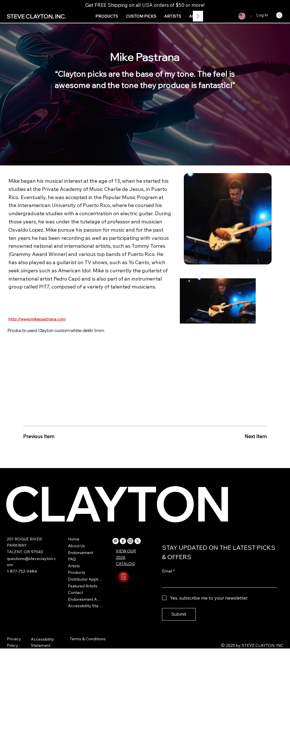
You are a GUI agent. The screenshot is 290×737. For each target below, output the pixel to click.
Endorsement (80, 552)
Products (76, 572)
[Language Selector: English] (245, 16)
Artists (74, 565)
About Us (76, 545)
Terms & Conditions (88, 638)
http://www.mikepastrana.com (37, 319)
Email (168, 571)
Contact (75, 592)
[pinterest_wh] (115, 541)
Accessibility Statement (85, 605)
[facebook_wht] (123, 541)
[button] (107, 16)
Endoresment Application (85, 599)
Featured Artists (82, 586)
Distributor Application (85, 579)
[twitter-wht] (138, 541)
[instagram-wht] (130, 541)
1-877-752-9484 (22, 571)
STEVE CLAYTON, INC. (36, 16)
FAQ (72, 559)
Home (73, 539)
